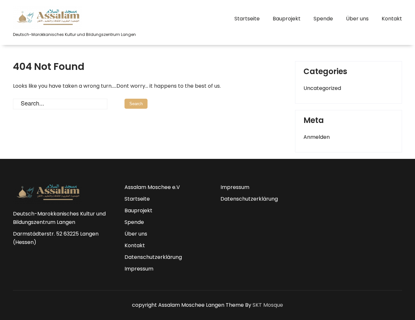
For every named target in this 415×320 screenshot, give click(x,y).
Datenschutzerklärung (153, 257)
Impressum (138, 268)
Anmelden (316, 137)
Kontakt (392, 18)
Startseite (247, 18)
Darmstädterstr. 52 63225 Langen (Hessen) (56, 238)
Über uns (357, 18)
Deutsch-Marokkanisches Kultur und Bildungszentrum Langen (59, 218)
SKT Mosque (268, 305)
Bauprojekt (287, 18)
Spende (323, 18)
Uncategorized (322, 88)
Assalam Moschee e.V (152, 187)
